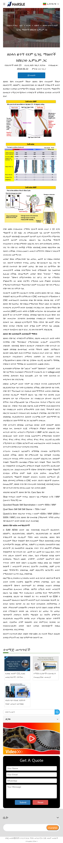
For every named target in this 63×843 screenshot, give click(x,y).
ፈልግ (57, 712)
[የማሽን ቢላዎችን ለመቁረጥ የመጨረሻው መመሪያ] (46, 663)
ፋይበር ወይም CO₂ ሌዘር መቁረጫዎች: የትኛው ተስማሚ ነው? (15, 675)
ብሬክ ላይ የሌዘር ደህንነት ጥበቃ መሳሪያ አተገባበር (15, 702)
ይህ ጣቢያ (42, 69)
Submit (23, 802)
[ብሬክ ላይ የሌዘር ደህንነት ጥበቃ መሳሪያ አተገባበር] (17, 690)
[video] (31, 738)
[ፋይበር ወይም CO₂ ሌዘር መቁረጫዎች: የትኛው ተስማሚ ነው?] (17, 663)
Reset (40, 802)
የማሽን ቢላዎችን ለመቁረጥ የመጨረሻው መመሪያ (45, 675)
